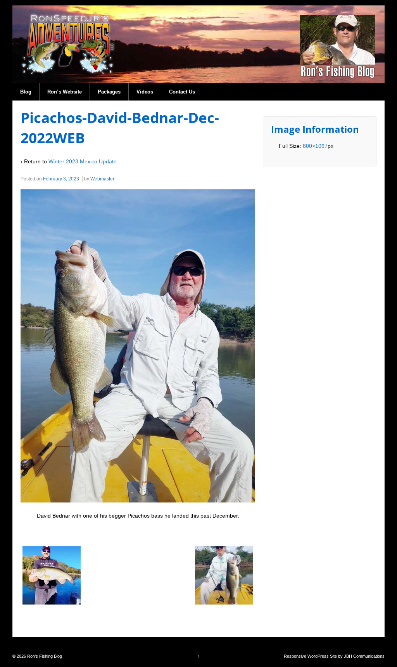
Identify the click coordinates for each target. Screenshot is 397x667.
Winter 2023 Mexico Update (82, 161)
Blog (25, 92)
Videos (144, 92)
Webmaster (102, 179)
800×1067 (315, 146)
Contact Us (182, 92)
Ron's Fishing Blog (44, 656)
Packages (109, 92)
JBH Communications (364, 656)
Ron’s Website (64, 92)
